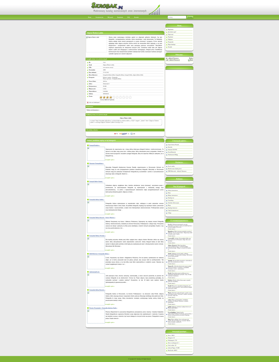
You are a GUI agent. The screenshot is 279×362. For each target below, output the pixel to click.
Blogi (169, 205)
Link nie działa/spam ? (94, 102)
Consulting (170, 200)
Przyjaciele (170, 42)
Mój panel (110, 17)
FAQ (128, 17)
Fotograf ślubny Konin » (96, 181)
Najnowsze (170, 34)
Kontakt (136, 17)
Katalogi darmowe (172, 207)
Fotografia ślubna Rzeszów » (97, 290)
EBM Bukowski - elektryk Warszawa (177, 171)
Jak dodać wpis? (172, 32)
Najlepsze (170, 39)
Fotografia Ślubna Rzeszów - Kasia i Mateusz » (102, 217)
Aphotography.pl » (94, 272)
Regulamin (120, 17)
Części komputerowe (173, 210)
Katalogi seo (171, 197)
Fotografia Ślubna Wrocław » (97, 235)
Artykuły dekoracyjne (173, 202)
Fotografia (114, 77)
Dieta (169, 192)
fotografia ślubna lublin (109, 75)
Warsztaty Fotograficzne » (96, 163)
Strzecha (170, 147)
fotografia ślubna (120, 75)
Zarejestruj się (99, 17)
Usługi (169, 212)
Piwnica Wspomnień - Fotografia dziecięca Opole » (103, 308)
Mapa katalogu (171, 44)
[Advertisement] (179, 102)
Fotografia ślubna (116, 78)
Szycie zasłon (171, 166)
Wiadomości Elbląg (173, 154)
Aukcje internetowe (173, 190)
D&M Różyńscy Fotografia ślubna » (99, 254)
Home (89, 17)
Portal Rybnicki (172, 152)
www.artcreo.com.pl (108, 67)
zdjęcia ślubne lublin (138, 75)
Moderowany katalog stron (179, 58)
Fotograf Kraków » (94, 145)
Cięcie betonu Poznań (173, 144)
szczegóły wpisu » (110, 159)
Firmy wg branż (107, 78)
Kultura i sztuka (107, 77)
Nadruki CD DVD (172, 149)
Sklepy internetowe (173, 195)
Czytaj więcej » (172, 229)
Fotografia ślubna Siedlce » (96, 199)
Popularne (170, 37)
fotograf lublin (128, 75)
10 (130, 97)
